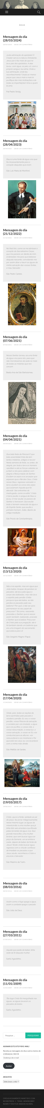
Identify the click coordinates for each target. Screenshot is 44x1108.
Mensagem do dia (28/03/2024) (15, 38)
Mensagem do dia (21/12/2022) (15, 232)
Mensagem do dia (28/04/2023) (15, 142)
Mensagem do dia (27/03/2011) (15, 933)
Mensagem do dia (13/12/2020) (15, 569)
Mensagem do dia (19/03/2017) (15, 800)
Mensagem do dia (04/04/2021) (15, 437)
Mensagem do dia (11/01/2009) (15, 981)
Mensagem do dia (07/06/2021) (15, 338)
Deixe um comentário (23, 44)
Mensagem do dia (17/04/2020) (15, 696)
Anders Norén (26, 1104)
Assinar (9, 1066)
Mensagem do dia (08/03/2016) (15, 885)
